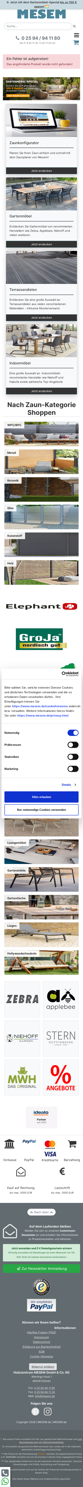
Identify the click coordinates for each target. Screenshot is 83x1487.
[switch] (73, 745)
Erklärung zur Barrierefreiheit (42, 1347)
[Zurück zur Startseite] (41, 14)
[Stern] (61, 1038)
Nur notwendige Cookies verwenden (41, 809)
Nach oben (41, 1212)
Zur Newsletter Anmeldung (44, 1268)
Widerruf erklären (42, 1367)
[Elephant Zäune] (41, 606)
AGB (42, 1351)
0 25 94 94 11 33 (44, 1392)
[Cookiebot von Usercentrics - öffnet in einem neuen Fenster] (62, 674)
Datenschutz (41, 1342)
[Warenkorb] (76, 42)
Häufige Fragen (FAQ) (41, 1332)
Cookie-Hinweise (41, 1356)
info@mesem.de (45, 1396)
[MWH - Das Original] (22, 1077)
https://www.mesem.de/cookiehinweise (40, 706)
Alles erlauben (41, 797)
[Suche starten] (74, 26)
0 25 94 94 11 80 (44, 1387)
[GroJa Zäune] (41, 639)
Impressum (41, 1337)
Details (66, 784)
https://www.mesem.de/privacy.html (43, 715)
